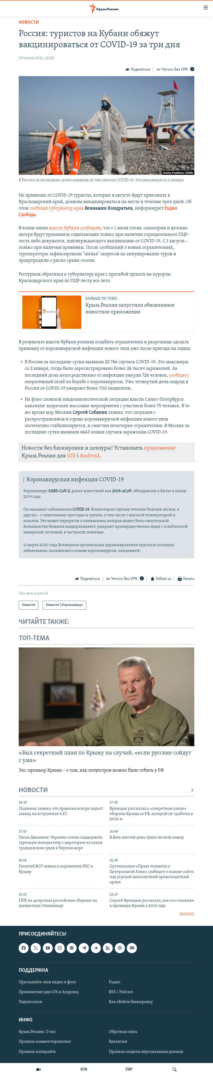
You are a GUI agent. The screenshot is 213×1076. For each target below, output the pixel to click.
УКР (128, 1069)
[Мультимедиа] (38, 1069)
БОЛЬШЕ (186, 914)
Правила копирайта (37, 1052)
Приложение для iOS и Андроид (49, 992)
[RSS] (108, 948)
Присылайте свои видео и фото (47, 982)
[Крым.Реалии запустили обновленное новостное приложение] (51, 312)
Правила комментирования (45, 1042)
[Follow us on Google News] (72, 948)
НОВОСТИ (33, 790)
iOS (71, 456)
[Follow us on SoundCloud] (96, 948)
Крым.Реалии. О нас (37, 1032)
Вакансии (118, 1042)
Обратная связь (123, 1032)
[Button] (137, 69)
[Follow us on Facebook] (24, 948)
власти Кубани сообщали (75, 228)
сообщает (179, 375)
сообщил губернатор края (57, 208)
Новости (29, 22)
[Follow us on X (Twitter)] (36, 948)
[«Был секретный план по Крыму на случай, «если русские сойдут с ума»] (106, 696)
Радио (114, 982)
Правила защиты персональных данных (146, 1052)
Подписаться (30, 1002)
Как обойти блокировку (131, 1002)
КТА (84, 1069)
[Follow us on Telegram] (84, 948)
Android (89, 456)
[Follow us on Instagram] (60, 948)
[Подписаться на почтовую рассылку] (132, 948)
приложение (160, 448)
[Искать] (174, 1069)
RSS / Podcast (121, 992)
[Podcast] (120, 948)
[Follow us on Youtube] (48, 948)
